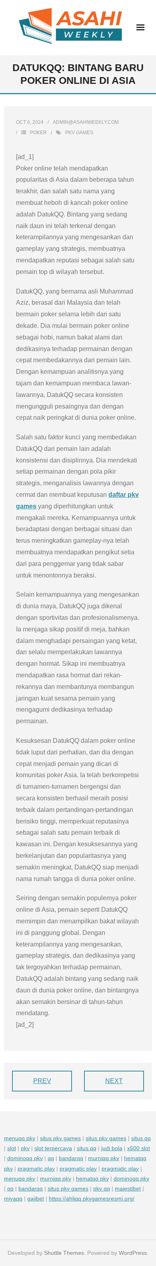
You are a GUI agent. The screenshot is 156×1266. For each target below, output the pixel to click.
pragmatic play (36, 1168)
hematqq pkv (92, 1178)
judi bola (111, 1148)
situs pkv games (60, 1138)
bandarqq (71, 1158)
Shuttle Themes (64, 1253)
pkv (25, 1148)
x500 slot (138, 1148)
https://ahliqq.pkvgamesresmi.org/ (91, 1198)
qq (51, 1158)
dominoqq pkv (25, 1158)
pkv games (79, 132)
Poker (38, 132)
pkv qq (101, 1188)
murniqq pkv (103, 1158)
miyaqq (13, 1198)
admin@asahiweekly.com (86, 122)
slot (11, 1148)
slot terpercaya (53, 1148)
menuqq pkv (19, 1138)
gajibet (35, 1198)
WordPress (133, 1253)
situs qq (141, 1138)
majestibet (128, 1188)
